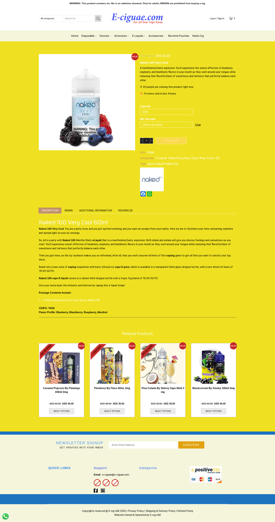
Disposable (87, 35)
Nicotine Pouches (178, 35)
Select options (61, 411)
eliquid (160, 163)
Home (74, 35)
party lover (81, 228)
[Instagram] (103, 491)
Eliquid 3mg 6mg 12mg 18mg (187, 158)
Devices (104, 35)
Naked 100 (171, 163)
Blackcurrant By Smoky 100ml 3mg (213, 388)
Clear (198, 124)
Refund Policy (185, 510)
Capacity (145, 106)
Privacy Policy (136, 510)
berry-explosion (136, 240)
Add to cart (172, 140)
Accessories (155, 35)
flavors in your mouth (180, 71)
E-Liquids (137, 35)
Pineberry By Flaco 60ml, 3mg (112, 388)
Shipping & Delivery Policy (160, 510)
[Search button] (98, 18)
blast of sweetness (177, 76)
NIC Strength (147, 119)
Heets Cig (198, 35)
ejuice (151, 163)
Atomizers (120, 35)
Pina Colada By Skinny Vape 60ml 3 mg (162, 390)
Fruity (210, 158)
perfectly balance (219, 76)
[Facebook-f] (96, 491)
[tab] (50, 211)
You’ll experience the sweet (191, 68)
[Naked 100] (152, 179)
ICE (217, 158)
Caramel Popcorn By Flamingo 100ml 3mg (61, 390)
